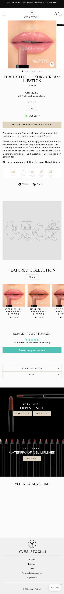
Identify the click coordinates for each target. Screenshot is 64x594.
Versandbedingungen (32, 573)
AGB (32, 568)
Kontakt (32, 564)
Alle (32, 277)
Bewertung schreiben (32, 350)
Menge (32, 102)
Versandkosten (39, 96)
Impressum (32, 577)
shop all (42, 414)
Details (32, 374)
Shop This (22, 414)
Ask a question (32, 368)
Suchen (32, 559)
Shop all (32, 458)
